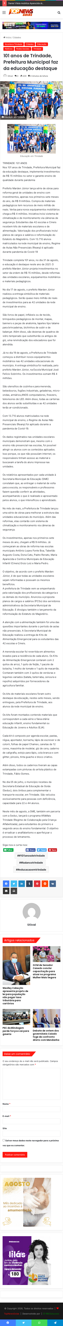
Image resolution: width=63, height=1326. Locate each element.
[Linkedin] (21, 883)
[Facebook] (6, 883)
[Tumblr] (29, 883)
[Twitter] (14, 883)
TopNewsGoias (11, 1313)
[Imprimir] (14, 891)
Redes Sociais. (23, 49)
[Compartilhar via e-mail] (6, 891)
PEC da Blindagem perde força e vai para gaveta (16, 1031)
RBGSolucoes (52, 1313)
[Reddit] (45, 883)
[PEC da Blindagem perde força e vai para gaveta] (16, 1017)
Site (5, 1128)
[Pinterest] (37, 883)
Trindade (37, 49)
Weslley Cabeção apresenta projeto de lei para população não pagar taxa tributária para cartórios (15, 995)
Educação (41, 44)
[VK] (52, 883)
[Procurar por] (59, 13)
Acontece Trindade (13, 44)
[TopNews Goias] (21, 12)
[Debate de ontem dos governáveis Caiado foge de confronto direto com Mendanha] (46, 1018)
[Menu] (4, 13)
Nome (6, 1104)
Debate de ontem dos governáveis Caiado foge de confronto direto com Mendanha (46, 1035)
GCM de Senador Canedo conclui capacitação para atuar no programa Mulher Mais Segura (44, 971)
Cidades (17, 37)
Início (8, 37)
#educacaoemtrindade (32, 869)
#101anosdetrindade (32, 855)
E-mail (7, 1116)
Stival (10, 76)
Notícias (8, 49)
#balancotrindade (32, 862)
